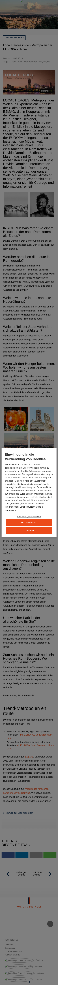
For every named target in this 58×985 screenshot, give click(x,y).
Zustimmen (29, 530)
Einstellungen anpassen (29, 516)
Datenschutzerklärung (30, 506)
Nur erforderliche (29, 522)
